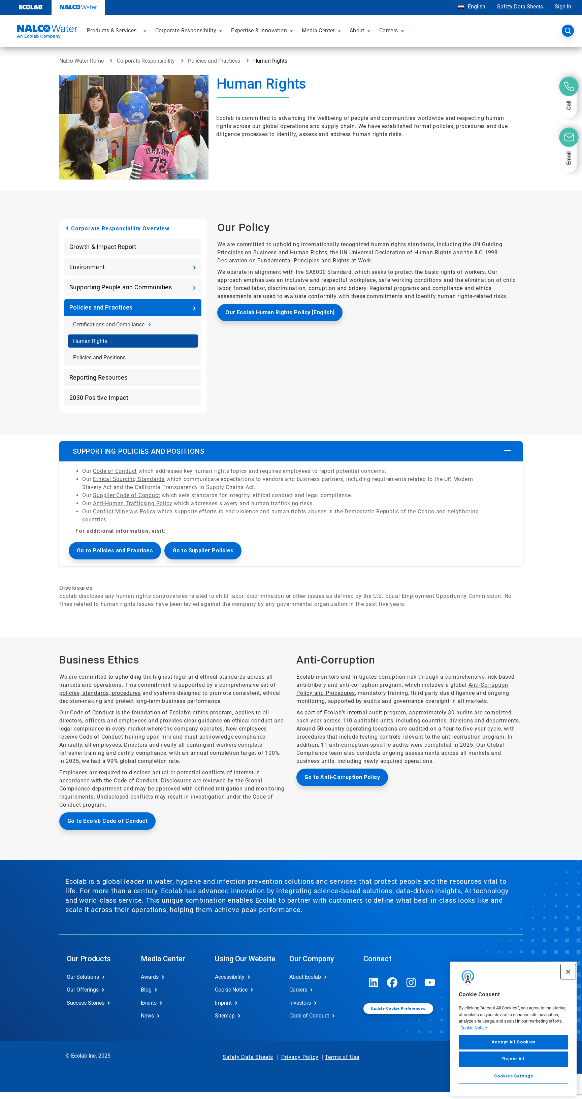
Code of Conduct (115, 471)
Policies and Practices (214, 61)
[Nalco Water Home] (46, 32)
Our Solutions (83, 977)
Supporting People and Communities (120, 287)
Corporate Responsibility (146, 61)
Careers (298, 990)
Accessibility (230, 977)
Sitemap (225, 1015)
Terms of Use (342, 1057)
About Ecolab (305, 977)
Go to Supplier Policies (202, 550)
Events (149, 1003)
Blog (146, 990)
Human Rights (90, 341)
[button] (146, 30)
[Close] (568, 971)
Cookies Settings (513, 1075)
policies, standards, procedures (100, 693)
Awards (150, 977)
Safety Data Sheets (520, 6)
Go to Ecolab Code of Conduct (107, 821)
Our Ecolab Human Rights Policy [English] (279, 312)
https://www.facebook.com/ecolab (392, 982)
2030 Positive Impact (98, 397)
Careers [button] (388, 30)
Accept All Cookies (513, 1041)
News (147, 1015)
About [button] (357, 30)
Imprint (223, 1003)
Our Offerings (83, 990)
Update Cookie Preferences (398, 1008)
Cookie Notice (473, 1027)
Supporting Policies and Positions (138, 451)
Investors (300, 1003)
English (475, 6)
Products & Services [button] (112, 30)
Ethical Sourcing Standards (129, 479)
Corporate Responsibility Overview (120, 228)
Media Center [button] (318, 30)
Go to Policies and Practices (115, 550)
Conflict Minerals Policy (124, 511)
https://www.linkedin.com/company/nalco (373, 982)
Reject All (513, 1058)
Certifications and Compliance (108, 324)
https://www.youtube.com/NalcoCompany (430, 982)
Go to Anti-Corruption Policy (342, 777)
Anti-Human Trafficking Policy (132, 503)
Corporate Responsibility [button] (186, 30)
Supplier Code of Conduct (126, 495)
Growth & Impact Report (102, 246)
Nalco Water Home (81, 61)
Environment (87, 266)
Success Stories (85, 1003)
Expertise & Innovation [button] (259, 30)
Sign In (563, 6)
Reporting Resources (98, 377)
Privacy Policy (299, 1057)
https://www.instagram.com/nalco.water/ (411, 982)
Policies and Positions (99, 357)
